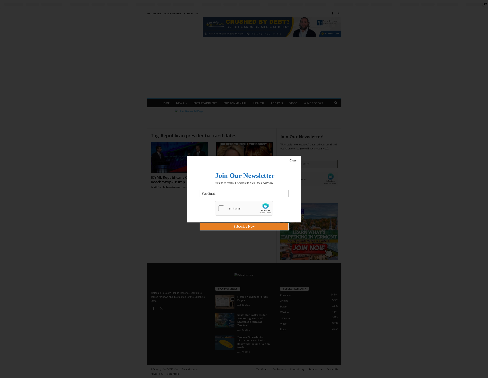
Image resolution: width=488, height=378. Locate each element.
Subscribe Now (244, 226)
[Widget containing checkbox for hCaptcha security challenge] (244, 208)
